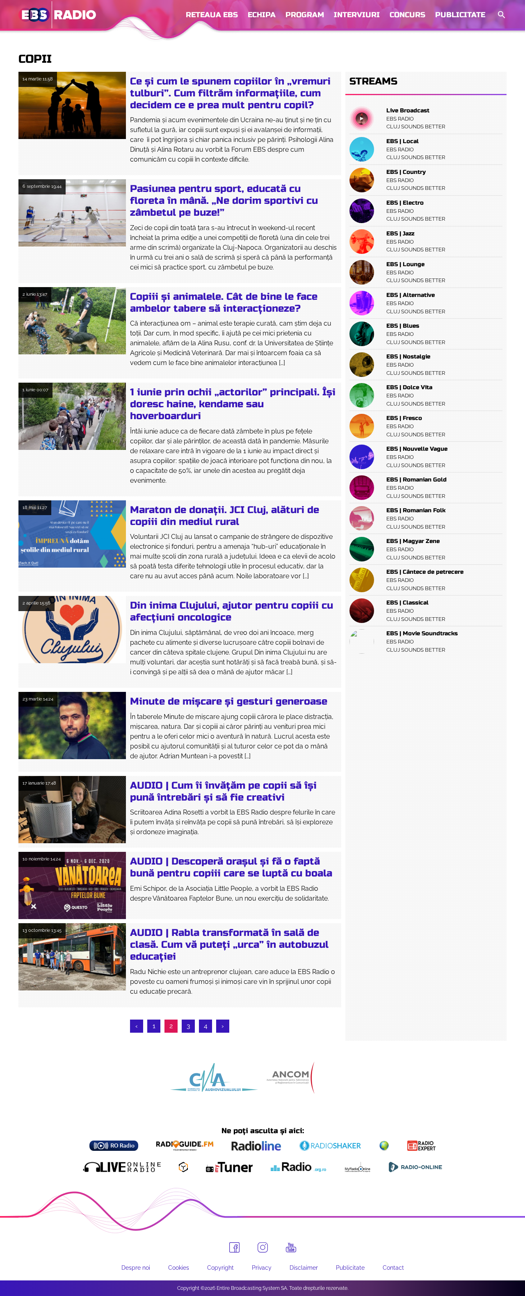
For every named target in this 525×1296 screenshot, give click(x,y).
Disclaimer (304, 1267)
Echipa (262, 14)
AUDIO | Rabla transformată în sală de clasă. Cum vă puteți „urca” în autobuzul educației (229, 945)
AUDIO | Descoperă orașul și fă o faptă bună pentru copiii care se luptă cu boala (231, 867)
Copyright (220, 1267)
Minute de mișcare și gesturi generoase (228, 701)
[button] (501, 15)
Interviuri (357, 14)
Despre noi (135, 1267)
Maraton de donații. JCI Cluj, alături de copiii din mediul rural (224, 516)
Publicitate (460, 14)
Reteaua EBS (212, 14)
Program (304, 14)
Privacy (262, 1267)
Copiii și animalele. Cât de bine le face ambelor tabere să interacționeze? (223, 303)
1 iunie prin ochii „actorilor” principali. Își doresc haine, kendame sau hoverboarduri (233, 404)
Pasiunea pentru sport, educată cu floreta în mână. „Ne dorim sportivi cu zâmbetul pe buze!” (224, 201)
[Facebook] (234, 1247)
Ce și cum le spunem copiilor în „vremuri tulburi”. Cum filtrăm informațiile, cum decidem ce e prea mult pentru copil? (230, 93)
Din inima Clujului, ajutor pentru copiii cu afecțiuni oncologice (231, 611)
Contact (393, 1267)
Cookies (178, 1267)
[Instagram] (263, 1247)
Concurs (407, 14)
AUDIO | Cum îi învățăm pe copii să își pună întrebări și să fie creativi (223, 791)
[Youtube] (291, 1248)
